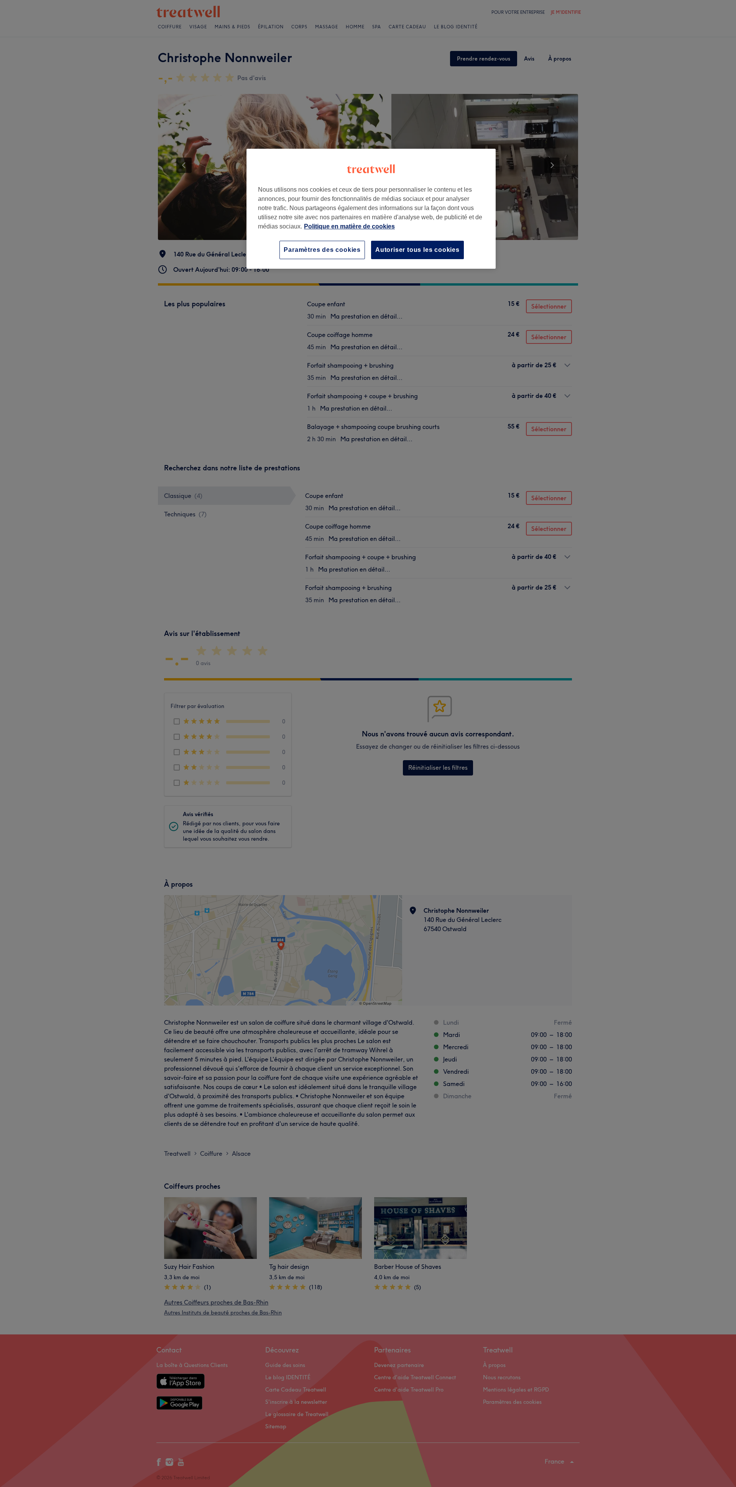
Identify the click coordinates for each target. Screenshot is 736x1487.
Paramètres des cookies (322, 249)
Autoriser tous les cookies (417, 249)
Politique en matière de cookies (349, 226)
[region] (371, 209)
